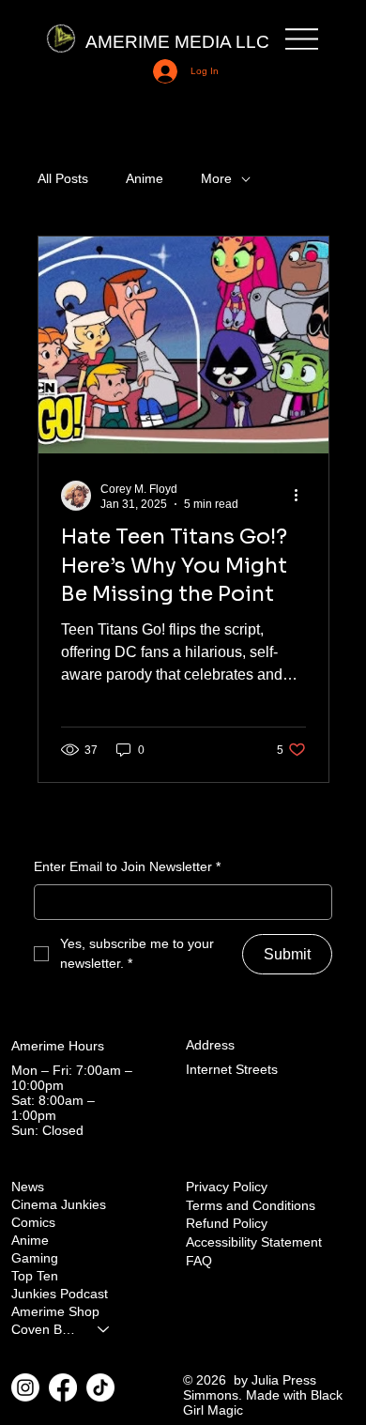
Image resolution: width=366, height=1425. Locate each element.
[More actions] (303, 495)
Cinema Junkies (58, 1205)
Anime (144, 178)
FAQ (199, 1260)
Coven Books (46, 1330)
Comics (33, 1223)
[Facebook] (63, 1387)
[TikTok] (100, 1387)
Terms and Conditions (250, 1205)
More (216, 178)
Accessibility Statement (254, 1241)
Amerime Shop (55, 1312)
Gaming (34, 1258)
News (27, 1187)
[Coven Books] (104, 1330)
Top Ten (34, 1276)
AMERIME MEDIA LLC (177, 41)
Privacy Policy (226, 1186)
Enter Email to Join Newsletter (127, 866)
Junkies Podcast (59, 1294)
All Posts (63, 178)
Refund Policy (226, 1223)
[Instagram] (25, 1387)
